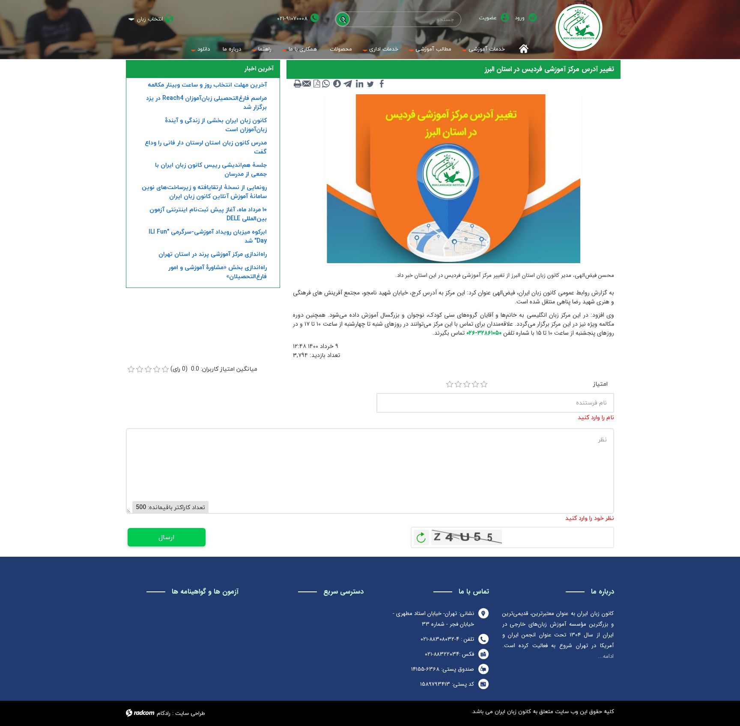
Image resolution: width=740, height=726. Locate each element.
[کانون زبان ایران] (579, 27)
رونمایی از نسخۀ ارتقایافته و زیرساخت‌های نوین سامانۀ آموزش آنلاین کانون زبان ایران (204, 191)
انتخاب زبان (150, 19)
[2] (458, 384)
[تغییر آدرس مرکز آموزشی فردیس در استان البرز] (453, 178)
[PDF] (316, 83)
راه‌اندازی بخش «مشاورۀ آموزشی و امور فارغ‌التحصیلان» (217, 272)
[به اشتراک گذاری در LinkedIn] (359, 83)
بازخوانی (421, 535)
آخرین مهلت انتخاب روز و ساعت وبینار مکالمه (207, 84)
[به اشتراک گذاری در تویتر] (370, 83)
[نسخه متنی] (297, 83)
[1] (450, 384)
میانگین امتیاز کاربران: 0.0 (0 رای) (213, 368)
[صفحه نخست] (521, 49)
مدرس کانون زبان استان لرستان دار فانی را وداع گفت (206, 147)
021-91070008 (292, 18)
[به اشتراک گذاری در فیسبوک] (381, 83)
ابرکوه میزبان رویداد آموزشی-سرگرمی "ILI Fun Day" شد (208, 236)
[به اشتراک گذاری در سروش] (337, 83)
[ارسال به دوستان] (307, 83)
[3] (467, 384)
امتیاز (600, 383)
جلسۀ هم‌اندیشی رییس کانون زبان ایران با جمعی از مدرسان (211, 169)
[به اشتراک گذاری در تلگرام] (348, 83)
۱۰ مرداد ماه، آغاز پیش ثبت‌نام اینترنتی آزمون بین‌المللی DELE (208, 214)
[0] (131, 369)
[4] (475, 384)
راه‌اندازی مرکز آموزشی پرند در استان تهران (212, 254)
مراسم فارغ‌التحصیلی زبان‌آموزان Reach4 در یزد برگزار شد (206, 102)
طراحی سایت (190, 713)
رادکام (163, 713)
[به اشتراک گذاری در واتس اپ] (326, 83)
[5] (484, 384)
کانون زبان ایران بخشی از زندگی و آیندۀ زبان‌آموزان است (216, 125)
